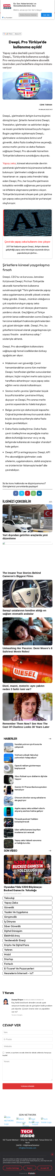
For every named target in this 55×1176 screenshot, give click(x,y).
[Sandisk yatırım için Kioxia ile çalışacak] (8, 747)
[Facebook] (15, 493)
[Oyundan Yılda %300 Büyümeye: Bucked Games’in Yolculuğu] (27, 869)
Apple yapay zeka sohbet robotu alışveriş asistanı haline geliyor (30, 809)
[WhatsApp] (33, 493)
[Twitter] (21, 493)
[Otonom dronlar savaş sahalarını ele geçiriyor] (8, 801)
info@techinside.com (27, 1148)
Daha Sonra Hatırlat (28, 14)
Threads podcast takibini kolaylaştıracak (26, 820)
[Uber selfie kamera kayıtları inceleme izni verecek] (8, 833)
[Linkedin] (39, 493)
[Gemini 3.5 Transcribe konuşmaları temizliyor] (8, 790)
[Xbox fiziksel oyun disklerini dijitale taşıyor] (8, 779)
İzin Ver (46, 14)
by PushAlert (8, 18)
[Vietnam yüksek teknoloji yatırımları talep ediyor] (8, 758)
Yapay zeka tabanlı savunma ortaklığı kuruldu (28, 841)
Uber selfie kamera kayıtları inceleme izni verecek (28, 831)
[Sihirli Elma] (22, 1120)
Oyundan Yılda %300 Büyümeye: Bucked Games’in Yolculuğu (23, 888)
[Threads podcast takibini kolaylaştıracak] (8, 822)
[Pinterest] (27, 493)
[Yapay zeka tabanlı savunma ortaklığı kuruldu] (8, 843)
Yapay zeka (9, 163)
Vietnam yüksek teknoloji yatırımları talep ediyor (26, 756)
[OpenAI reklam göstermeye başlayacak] (8, 769)
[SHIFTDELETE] (9, 1120)
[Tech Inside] (46, 1120)
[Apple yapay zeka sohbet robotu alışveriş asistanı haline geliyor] (8, 811)
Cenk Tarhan (46, 105)
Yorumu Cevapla (17, 1015)
